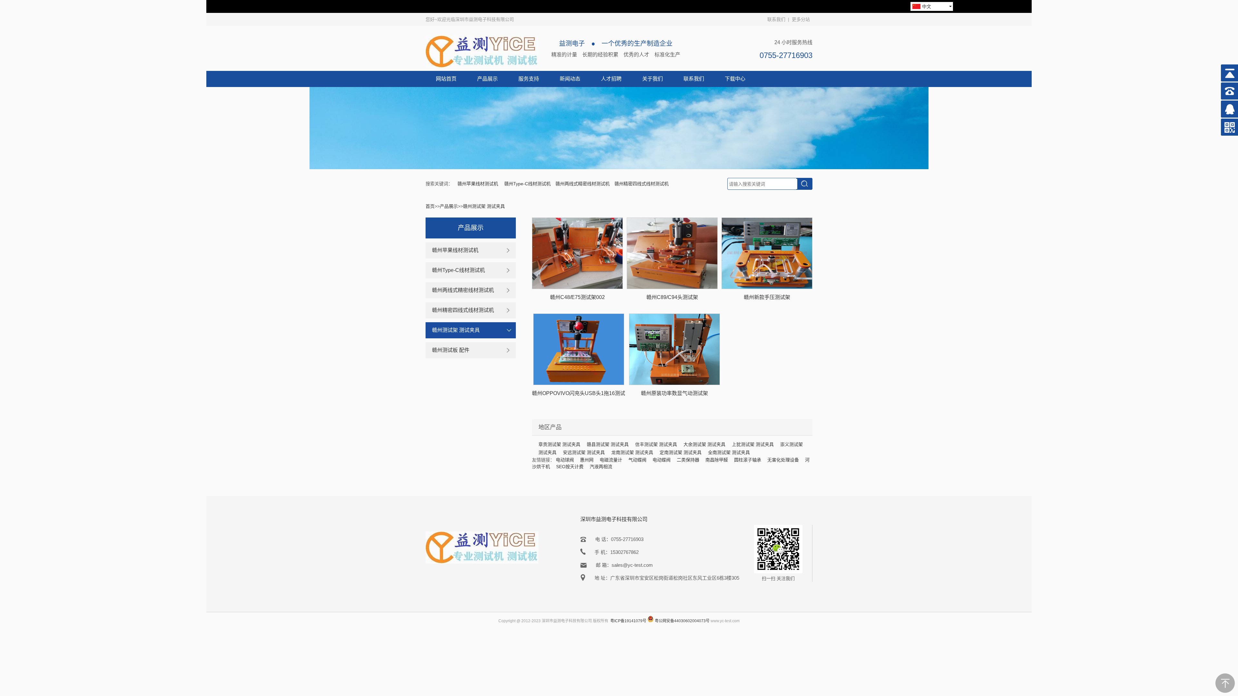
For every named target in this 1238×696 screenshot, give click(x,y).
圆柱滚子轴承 (747, 459)
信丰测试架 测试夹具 (656, 444)
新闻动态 (570, 79)
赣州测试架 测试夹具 (484, 206)
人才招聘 (611, 79)
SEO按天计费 (570, 466)
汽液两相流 (601, 466)
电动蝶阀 (662, 459)
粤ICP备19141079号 (628, 621)
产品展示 (487, 79)
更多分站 (801, 19)
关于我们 (652, 79)
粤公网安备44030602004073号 (682, 621)
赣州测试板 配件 (450, 350)
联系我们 (776, 19)
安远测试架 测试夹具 (584, 452)
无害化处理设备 (783, 459)
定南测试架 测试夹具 (681, 452)
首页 (430, 206)
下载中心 (735, 79)
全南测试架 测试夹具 (729, 452)
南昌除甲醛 (716, 459)
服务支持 (528, 79)
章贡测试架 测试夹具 (559, 444)
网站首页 (446, 79)
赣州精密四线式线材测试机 (641, 183)
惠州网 (587, 459)
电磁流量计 (611, 459)
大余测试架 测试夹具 (704, 444)
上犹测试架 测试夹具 (753, 444)
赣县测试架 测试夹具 (608, 444)
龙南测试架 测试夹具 (632, 452)
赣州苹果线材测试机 (478, 183)
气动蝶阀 (637, 459)
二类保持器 (688, 459)
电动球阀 (565, 459)
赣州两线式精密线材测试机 (582, 183)
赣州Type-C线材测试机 (527, 183)
